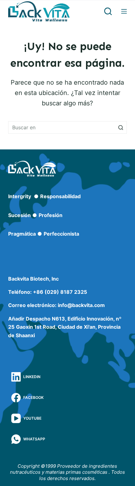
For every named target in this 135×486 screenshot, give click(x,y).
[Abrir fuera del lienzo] (124, 11)
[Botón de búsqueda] (120, 127)
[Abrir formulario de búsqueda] (108, 11)
